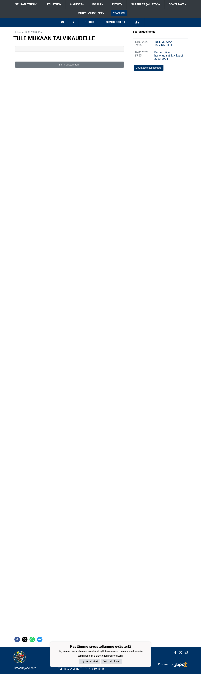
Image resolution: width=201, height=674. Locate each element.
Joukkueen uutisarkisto (148, 67)
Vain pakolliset (111, 661)
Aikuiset (77, 4)
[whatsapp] (32, 639)
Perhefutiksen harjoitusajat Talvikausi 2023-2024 (168, 55)
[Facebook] (174, 652)
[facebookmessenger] (40, 639)
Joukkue (89, 22)
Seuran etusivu (26, 4)
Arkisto (120, 12)
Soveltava (177, 4)
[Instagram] (185, 652)
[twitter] (24, 639)
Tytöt (116, 4)
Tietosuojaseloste (24, 668)
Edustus (54, 4)
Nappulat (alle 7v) (145, 4)
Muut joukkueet (91, 13)
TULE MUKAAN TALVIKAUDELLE (164, 43)
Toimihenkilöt (114, 22)
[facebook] (17, 639)
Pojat (97, 4)
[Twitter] (179, 652)
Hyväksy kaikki (89, 661)
